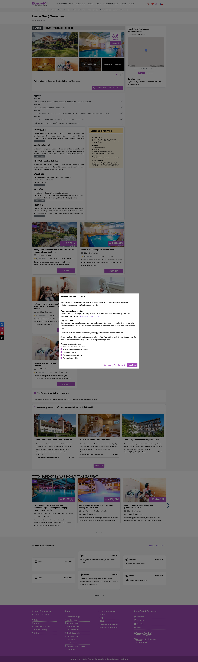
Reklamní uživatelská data (72, 355)
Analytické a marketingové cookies (75, 349)
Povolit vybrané (119, 365)
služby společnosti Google (89, 316)
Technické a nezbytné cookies (74, 346)
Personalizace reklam (71, 358)
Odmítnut (107, 365)
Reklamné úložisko (70, 352)
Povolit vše (132, 365)
